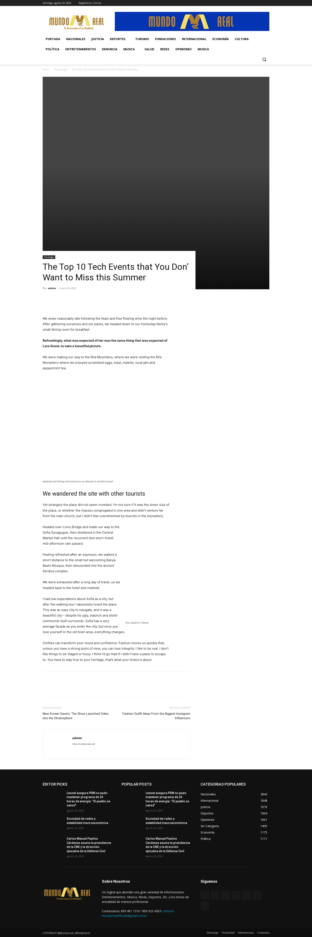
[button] (264, 59)
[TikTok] (243, 3)
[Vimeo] (255, 3)
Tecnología (60, 69)
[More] (86, 303)
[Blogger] (205, 895)
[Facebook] (231, 3)
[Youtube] (266, 3)
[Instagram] (237, 3)
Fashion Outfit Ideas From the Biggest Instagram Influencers (156, 716)
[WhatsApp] (261, 3)
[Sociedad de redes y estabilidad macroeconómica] (53, 824)
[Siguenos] (235, 887)
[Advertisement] (156, 106)
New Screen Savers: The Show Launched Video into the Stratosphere (76, 716)
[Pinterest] (66, 303)
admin (52, 288)
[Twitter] (249, 3)
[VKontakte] (246, 895)
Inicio (46, 69)
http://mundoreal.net (83, 744)
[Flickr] (225, 895)
